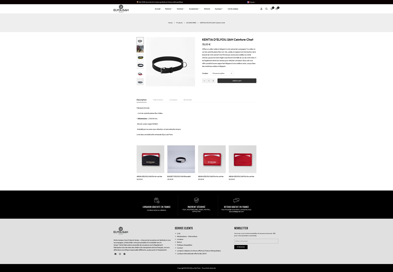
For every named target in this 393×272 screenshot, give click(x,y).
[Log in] (261, 9)
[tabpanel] (196, 121)
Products (179, 23)
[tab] (142, 100)
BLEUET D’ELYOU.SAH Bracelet (179, 176)
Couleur (205, 73)
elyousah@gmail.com (236, 211)
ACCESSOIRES (191, 23)
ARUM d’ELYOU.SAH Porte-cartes (149, 176)
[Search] (266, 9)
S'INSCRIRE (241, 247)
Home (170, 23)
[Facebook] (115, 254)
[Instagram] (120, 254)
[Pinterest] (124, 254)
